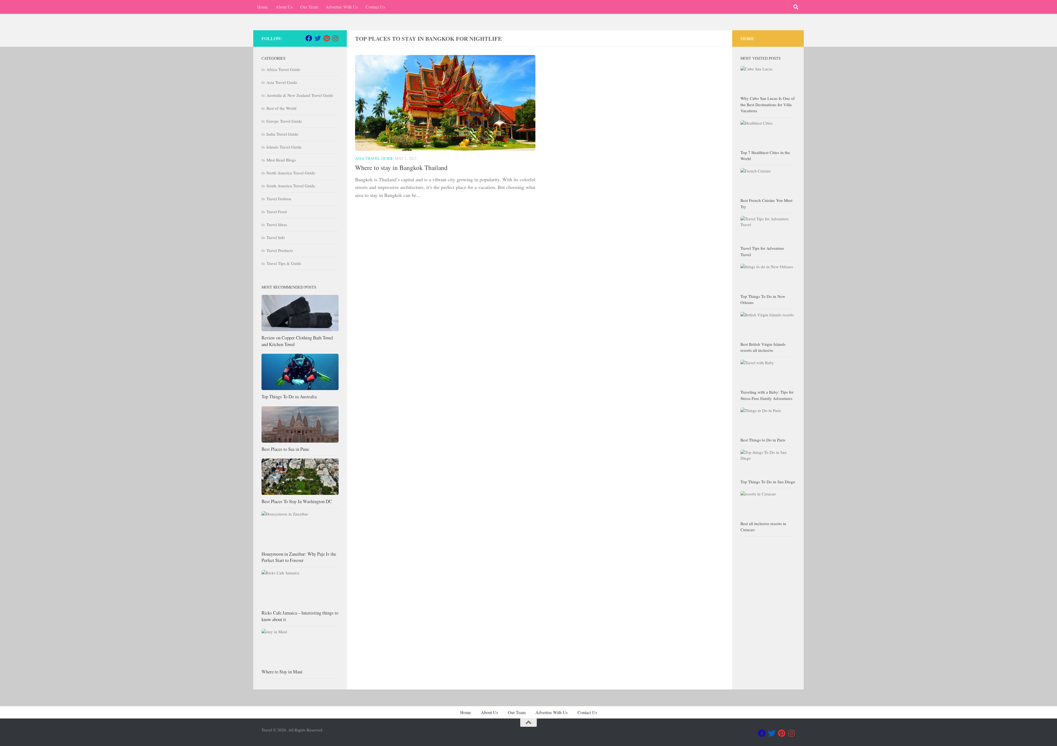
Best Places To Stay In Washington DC (296, 501)
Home (262, 7)
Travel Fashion (278, 198)
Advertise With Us (342, 7)
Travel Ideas (276, 224)
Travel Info (275, 237)
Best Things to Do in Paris (762, 440)
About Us (284, 7)
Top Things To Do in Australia (289, 396)
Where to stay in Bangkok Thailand (401, 167)
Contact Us (375, 7)
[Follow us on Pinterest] (326, 38)
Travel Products (279, 250)
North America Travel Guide (290, 172)
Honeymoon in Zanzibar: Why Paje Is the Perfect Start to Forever (298, 557)
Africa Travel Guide (283, 69)
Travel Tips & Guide (283, 263)
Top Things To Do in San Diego (767, 481)
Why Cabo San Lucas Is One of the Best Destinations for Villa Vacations (767, 104)
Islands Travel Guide (284, 147)
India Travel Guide (282, 134)
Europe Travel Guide (284, 121)
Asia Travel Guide (374, 158)
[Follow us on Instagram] (335, 38)
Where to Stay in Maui (282, 671)
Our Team (309, 7)
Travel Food (276, 211)
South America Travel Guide (290, 185)
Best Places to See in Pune (285, 449)
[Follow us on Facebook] (309, 38)
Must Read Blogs (281, 160)
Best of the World (281, 108)
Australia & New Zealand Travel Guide (299, 95)
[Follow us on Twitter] (317, 38)
